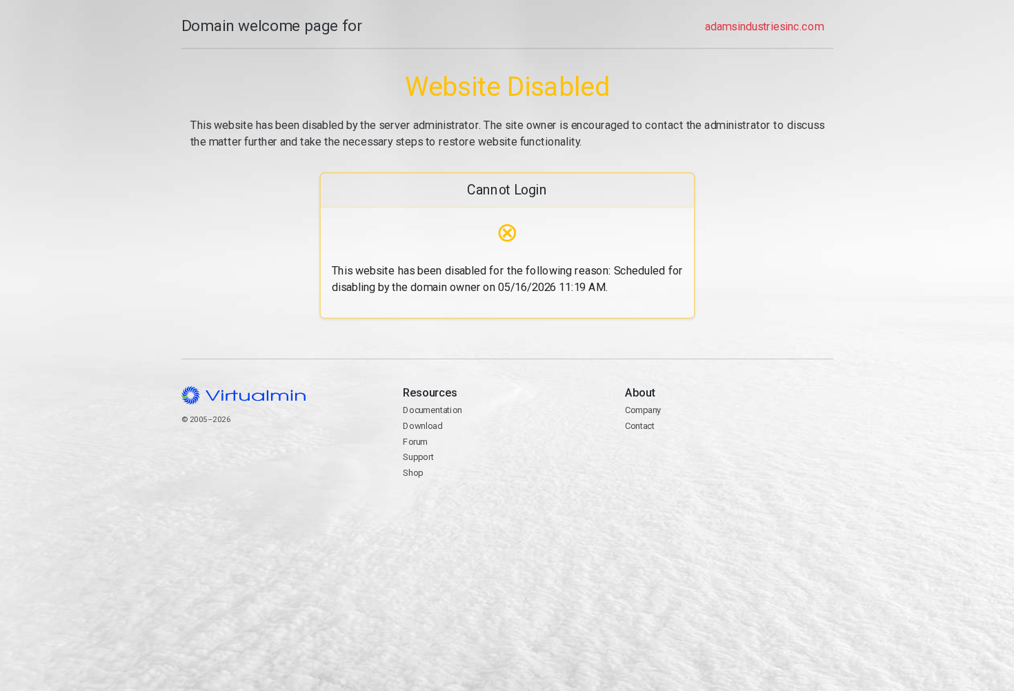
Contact (677, 458)
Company (642, 410)
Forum (415, 442)
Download (422, 426)
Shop (413, 473)
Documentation (432, 410)
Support (418, 457)
